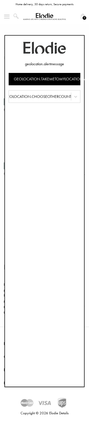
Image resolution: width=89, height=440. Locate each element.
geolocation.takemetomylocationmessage (47, 79)
